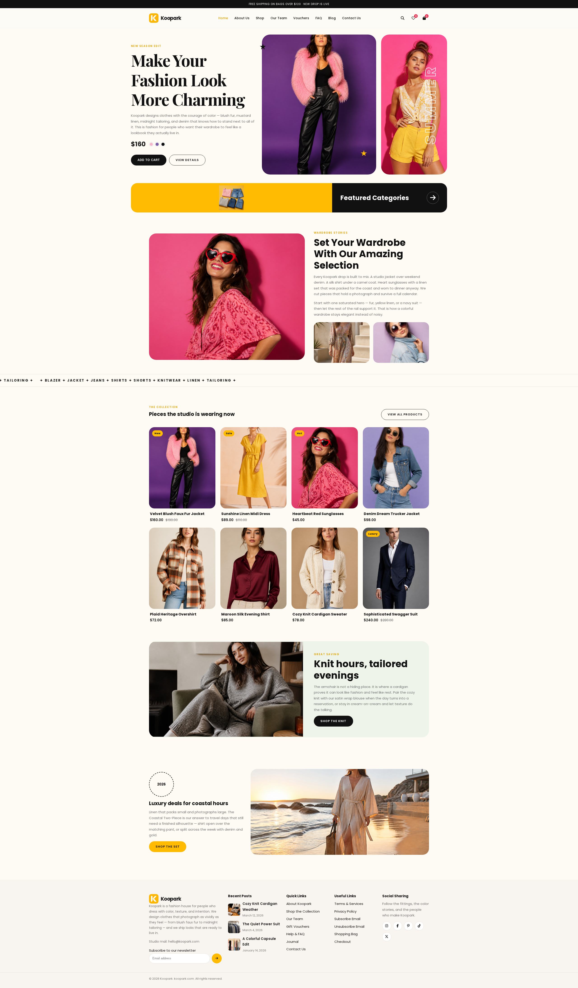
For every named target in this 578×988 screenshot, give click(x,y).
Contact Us (351, 18)
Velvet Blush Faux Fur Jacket (177, 513)
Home (223, 18)
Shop (260, 18)
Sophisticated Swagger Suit (391, 614)
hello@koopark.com (183, 941)
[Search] (402, 18)
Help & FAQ (295, 934)
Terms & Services (348, 903)
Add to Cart (149, 160)
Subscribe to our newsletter (172, 950)
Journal (292, 941)
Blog (332, 18)
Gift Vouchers (297, 926)
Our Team (278, 18)
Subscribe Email (347, 918)
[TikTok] (419, 925)
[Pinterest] (408, 925)
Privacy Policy (345, 911)
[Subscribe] (217, 958)
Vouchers (301, 18)
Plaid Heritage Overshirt (173, 614)
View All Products (405, 414)
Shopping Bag (346, 934)
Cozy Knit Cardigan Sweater (319, 614)
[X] (386, 936)
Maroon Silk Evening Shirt (245, 614)
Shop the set (168, 846)
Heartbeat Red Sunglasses (318, 513)
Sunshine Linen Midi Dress (245, 513)
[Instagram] (386, 925)
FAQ (318, 18)
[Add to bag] (212, 456)
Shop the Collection (303, 911)
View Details (187, 160)
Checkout (342, 941)
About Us (241, 18)
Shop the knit (333, 721)
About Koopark (298, 903)
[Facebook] (397, 925)
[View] (212, 478)
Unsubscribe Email (349, 926)
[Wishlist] (212, 467)
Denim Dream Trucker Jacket (392, 513)
